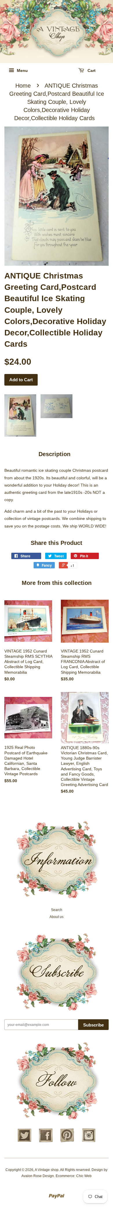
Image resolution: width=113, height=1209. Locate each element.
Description (54, 454)
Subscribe (93, 1024)
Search (56, 910)
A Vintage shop (47, 1170)
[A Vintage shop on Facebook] (46, 1141)
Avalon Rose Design (37, 1176)
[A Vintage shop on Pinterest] (67, 1141)
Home (23, 85)
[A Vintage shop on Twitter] (24, 1141)
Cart (91, 70)
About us (56, 917)
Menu (22, 70)
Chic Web (84, 1176)
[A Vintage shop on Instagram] (88, 1141)
